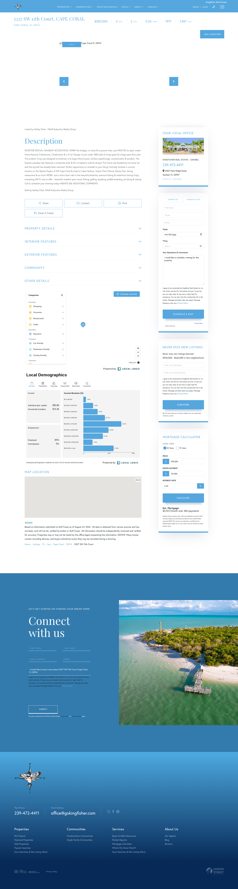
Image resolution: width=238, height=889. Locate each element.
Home (27, 544)
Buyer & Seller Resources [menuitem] (124, 836)
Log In (205, 7)
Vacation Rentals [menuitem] (107, 7)
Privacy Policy (182, 303)
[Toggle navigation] (222, 7)
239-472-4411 (173, 164)
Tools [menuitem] (124, 7)
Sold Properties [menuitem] (21, 843)
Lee (49, 544)
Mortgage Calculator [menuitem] (122, 843)
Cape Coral (58, 544)
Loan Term (168, 443)
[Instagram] (108, 812)
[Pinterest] (117, 812)
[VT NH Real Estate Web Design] (215, 871)
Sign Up (196, 7)
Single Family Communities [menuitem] (80, 840)
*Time (165, 241)
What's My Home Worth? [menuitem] (124, 847)
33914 (69, 544)
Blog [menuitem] (167, 840)
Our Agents (177, 179)
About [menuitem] (137, 7)
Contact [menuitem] (153, 7)
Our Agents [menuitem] (170, 836)
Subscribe (183, 404)
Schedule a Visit (193, 200)
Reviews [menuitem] (168, 843)
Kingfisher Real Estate (216, 2)
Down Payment (170, 468)
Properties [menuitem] (63, 7)
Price (165, 456)
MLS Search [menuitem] (19, 836)
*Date (165, 229)
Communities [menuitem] (83, 7)
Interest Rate (169, 480)
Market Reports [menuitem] (119, 840)
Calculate (183, 497)
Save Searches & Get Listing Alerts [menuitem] (31, 851)
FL (44, 544)
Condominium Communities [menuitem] (80, 836)
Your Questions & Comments (175, 252)
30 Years (170, 448)
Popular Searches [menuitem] (22, 847)
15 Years (182, 448)
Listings (36, 544)
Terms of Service (170, 326)
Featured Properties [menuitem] (23, 840)
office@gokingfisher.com (73, 813)
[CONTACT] (212, 34)
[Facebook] (113, 812)
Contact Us (167, 179)
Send (43, 709)
